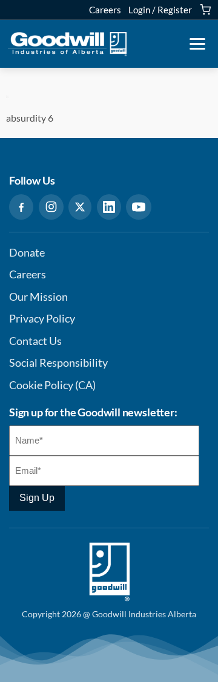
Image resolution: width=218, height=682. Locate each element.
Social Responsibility (58, 362)
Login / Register (160, 9)
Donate (27, 252)
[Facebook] (21, 207)
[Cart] (205, 9)
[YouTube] (138, 207)
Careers (105, 9)
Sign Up (36, 498)
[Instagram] (51, 207)
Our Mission (38, 296)
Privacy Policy (42, 318)
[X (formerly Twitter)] (79, 207)
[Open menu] (197, 44)
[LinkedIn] (109, 207)
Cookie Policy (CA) (52, 385)
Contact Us (35, 341)
